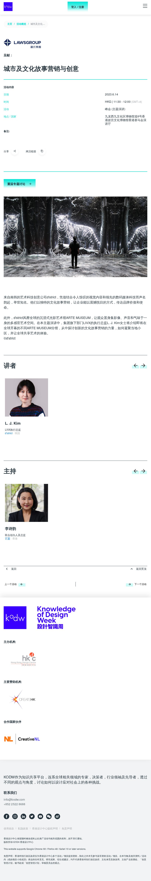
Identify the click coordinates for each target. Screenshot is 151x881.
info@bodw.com (14, 799)
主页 (9, 24)
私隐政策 (23, 828)
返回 (13, 569)
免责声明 (67, 828)
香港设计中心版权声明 (45, 828)
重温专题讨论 (16, 184)
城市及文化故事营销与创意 (38, 24)
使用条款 (9, 828)
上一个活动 (11, 584)
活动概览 (21, 24)
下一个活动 (140, 584)
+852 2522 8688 (14, 804)
